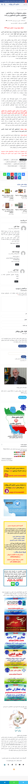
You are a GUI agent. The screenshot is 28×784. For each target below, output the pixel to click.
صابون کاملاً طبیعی (22, 161)
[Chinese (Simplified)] (17, 452)
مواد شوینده (23, 168)
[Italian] (17, 454)
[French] (20, 452)
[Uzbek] (24, 456)
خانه (25, 9)
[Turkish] (20, 456)
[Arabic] (15, 452)
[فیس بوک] (23, 174)
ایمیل (25, 319)
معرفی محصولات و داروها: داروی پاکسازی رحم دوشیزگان (7, 211)
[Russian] (17, 456)
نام (26, 313)
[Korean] (20, 454)
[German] (24, 452)
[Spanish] (18, 456)
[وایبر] (15, 177)
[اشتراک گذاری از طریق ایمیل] (12, 177)
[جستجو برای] (2, 5)
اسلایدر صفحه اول (20, 9)
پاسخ (18, 246)
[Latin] (24, 454)
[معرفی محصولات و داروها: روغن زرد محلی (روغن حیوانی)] (7, 191)
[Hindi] (15, 454)
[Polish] (15, 456)
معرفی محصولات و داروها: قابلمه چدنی (21, 196)
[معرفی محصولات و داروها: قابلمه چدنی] (21, 191)
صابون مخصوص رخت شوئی (11, 161)
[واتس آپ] (4, 174)
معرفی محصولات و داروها (12, 166)
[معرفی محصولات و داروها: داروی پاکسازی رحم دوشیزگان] (7, 205)
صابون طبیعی (6, 159)
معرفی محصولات (23, 166)
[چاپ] (8, 177)
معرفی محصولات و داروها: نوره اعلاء (21, 210)
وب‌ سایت (25, 325)
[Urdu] (22, 456)
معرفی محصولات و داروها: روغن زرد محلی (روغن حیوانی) (7, 196)
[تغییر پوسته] (4, 5)
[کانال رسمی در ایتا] (14, 769)
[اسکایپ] (8, 174)
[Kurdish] (22, 454)
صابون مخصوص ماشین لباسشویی (20, 164)
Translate (10, 460)
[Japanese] (18, 454)
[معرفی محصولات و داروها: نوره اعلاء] (21, 205)
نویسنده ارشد (15, 252)
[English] (18, 452)
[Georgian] (22, 452)
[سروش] (5, 765)
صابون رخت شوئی (14, 159)
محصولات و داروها (8, 164)
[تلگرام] (19, 177)
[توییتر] (19, 174)
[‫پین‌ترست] (12, 174)
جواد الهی (16, 226)
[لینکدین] (15, 174)
